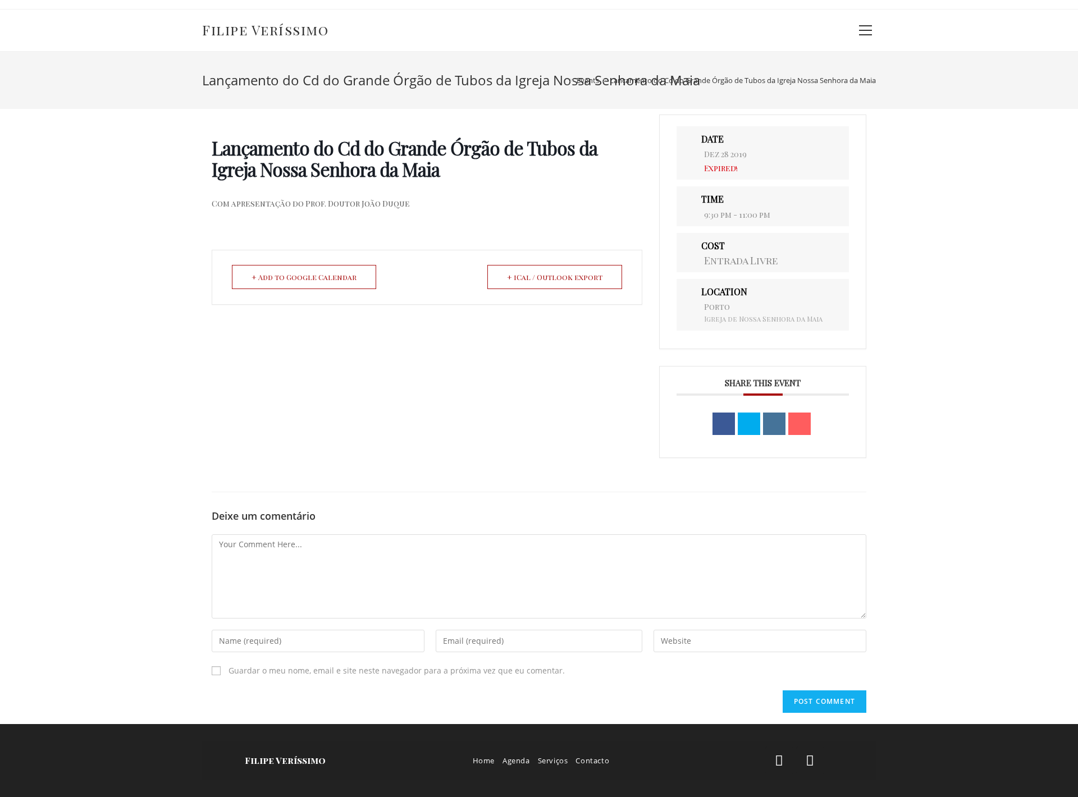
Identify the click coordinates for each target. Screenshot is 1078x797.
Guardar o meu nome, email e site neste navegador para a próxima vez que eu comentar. (397, 670)
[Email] (799, 424)
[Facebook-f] (779, 760)
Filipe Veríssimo (265, 30)
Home (484, 760)
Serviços (553, 760)
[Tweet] (749, 424)
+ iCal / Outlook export (554, 277)
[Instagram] (810, 760)
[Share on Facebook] (723, 424)
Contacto (592, 760)
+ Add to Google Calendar (304, 277)
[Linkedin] (774, 424)
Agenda (516, 760)
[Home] (563, 80)
